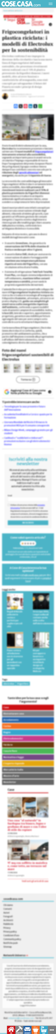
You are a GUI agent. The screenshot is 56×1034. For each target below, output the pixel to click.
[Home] (21, 4)
